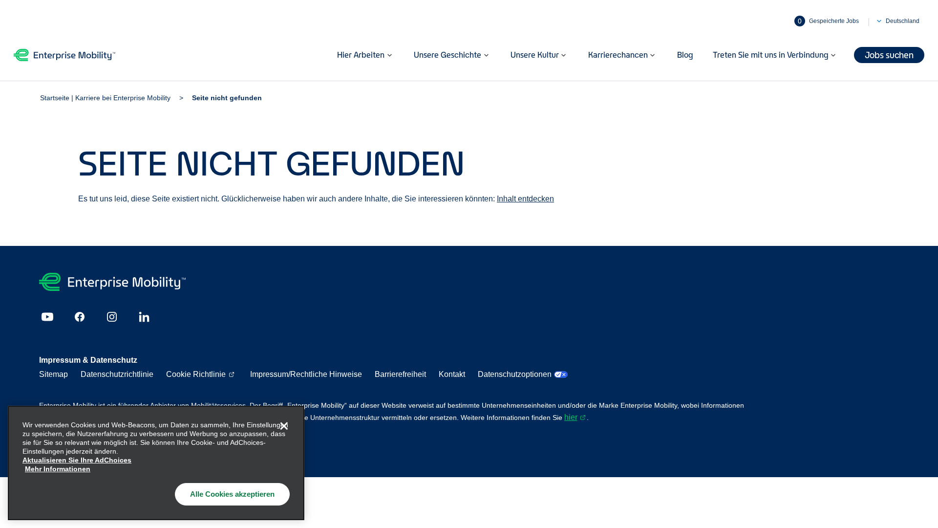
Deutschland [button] (902, 21)
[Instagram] (112, 316)
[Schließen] (284, 426)
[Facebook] (79, 316)
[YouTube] (47, 316)
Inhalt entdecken (525, 199)
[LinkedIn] (144, 316)
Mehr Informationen (57, 469)
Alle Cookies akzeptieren (232, 494)
